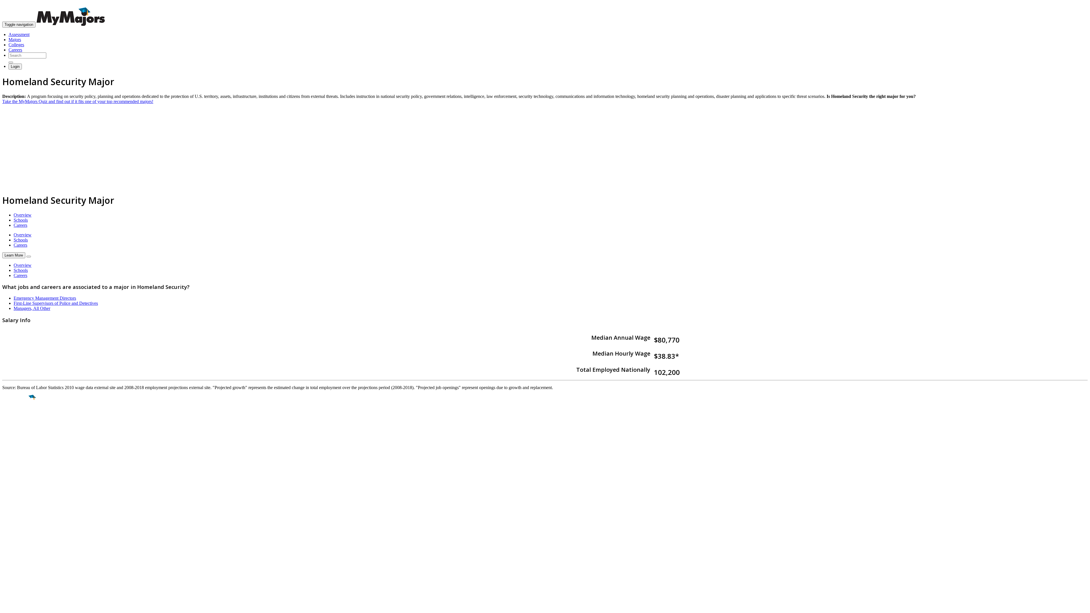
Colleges (16, 44)
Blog (6, 499)
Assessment (19, 34)
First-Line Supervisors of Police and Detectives (56, 303)
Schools (21, 220)
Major (15, 417)
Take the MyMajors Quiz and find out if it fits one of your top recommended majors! (77, 101)
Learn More (14, 255)
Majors (15, 39)
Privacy (23, 533)
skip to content (1076, 4)
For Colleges (13, 484)
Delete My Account (19, 494)
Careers (15, 49)
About (9, 462)
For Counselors (16, 479)
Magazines (12, 489)
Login (15, 66)
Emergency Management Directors (45, 298)
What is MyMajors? (20, 474)
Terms (7, 533)
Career (16, 441)
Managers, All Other (32, 308)
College (17, 429)
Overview (23, 215)
